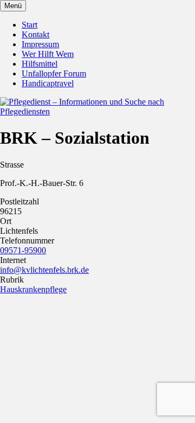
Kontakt (35, 34)
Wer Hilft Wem (48, 54)
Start (29, 24)
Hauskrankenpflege (33, 289)
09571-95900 (23, 250)
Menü (13, 6)
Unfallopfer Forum (54, 73)
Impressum (40, 44)
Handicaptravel (48, 83)
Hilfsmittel (39, 63)
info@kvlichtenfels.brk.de (44, 269)
